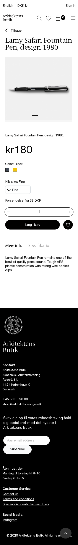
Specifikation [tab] (40, 246)
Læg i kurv (32, 225)
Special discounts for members (26, 504)
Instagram (10, 520)
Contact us (10, 494)
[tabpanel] (39, 264)
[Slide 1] (35, 115)
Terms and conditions (18, 499)
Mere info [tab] (13, 246)
